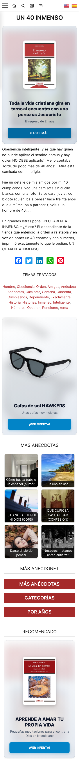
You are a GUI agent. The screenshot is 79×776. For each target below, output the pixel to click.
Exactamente (61, 297)
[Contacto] (40, 5)
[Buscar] (23, 5)
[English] (66, 5)
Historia (15, 302)
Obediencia (25, 287)
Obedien (33, 308)
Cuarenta (64, 292)
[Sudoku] (32, 5)
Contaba (48, 292)
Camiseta (33, 292)
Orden (41, 287)
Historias (29, 302)
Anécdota (68, 287)
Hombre (9, 287)
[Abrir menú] (5, 5)
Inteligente (61, 302)
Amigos (53, 287)
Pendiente (50, 308)
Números (18, 308)
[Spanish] (74, 5)
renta (64, 308)
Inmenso (44, 302)
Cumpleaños (17, 297)
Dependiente (39, 297)
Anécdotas (15, 292)
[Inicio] (14, 5)
